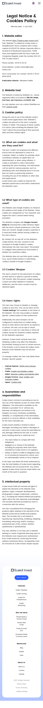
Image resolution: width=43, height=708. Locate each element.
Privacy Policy (21, 684)
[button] (39, 3)
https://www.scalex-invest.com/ (25, 40)
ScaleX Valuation (21, 590)
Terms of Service (21, 687)
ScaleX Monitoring (21, 604)
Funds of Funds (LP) (21, 629)
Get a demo (21, 577)
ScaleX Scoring (21, 594)
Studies (21, 651)
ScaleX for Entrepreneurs (21, 598)
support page (11, 107)
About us (21, 666)
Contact (21, 670)
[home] (11, 3)
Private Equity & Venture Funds (21, 618)
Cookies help (16, 382)
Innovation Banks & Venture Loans (21, 635)
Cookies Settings (21, 691)
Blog (21, 648)
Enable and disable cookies (22, 371)
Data (21, 655)
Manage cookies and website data (25, 374)
